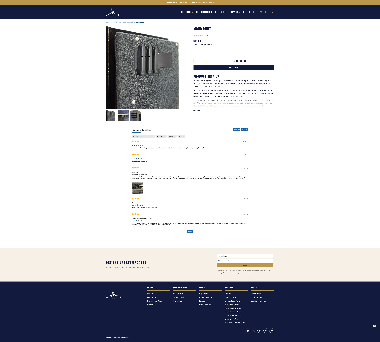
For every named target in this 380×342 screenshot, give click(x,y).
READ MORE (196, 110)
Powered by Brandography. (122, 337)
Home (108, 22)
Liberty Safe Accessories (123, 22)
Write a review (245, 129)
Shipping (196, 44)
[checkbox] (181, 136)
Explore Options (208, 3)
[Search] (261, 12)
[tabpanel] (190, 184)
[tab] (146, 130)
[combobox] (220, 261)
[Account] (266, 12)
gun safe (222, 81)
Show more (190, 231)
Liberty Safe (113, 337)
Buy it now (233, 67)
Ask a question (237, 129)
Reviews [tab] (136, 130)
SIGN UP (245, 265)
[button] (137, 187)
